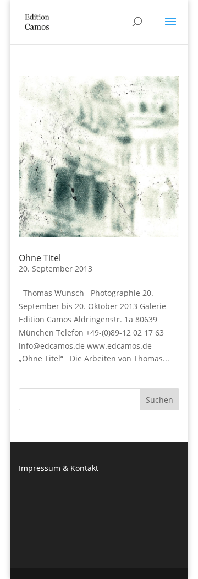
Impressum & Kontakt (58, 468)
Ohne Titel (40, 258)
